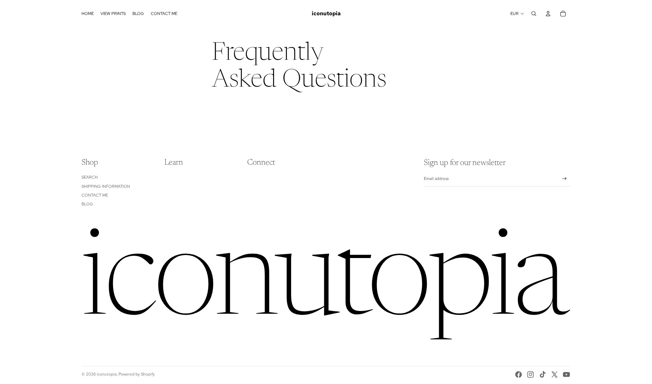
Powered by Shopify (137, 374)
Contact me (95, 195)
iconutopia (106, 374)
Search (90, 177)
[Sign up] (564, 179)
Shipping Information (106, 186)
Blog (87, 204)
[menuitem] (88, 13)
